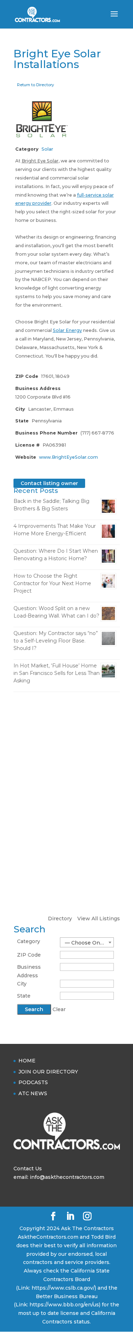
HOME (26, 1060)
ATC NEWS (32, 1093)
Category (28, 941)
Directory (60, 918)
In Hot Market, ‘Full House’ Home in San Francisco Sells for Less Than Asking (56, 673)
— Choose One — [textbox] (87, 943)
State (24, 996)
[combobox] (87, 942)
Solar (47, 149)
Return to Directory (35, 84)
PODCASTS (33, 1082)
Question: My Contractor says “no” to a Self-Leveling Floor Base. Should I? (55, 640)
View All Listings (98, 918)
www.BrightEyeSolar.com (68, 457)
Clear (59, 1009)
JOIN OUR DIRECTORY (48, 1071)
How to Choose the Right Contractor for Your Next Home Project (52, 583)
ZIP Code (29, 955)
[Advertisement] (66, 769)
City (22, 983)
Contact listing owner (49, 483)
